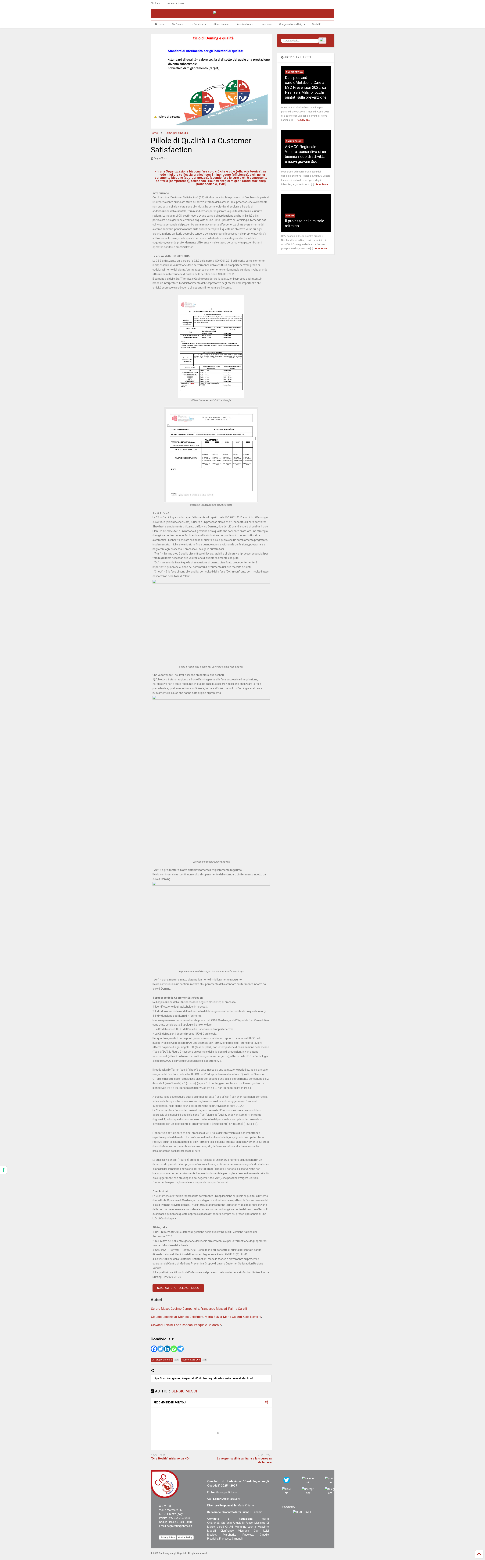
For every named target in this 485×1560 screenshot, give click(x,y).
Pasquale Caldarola (207, 1325)
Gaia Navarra (252, 1317)
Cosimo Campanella (185, 1308)
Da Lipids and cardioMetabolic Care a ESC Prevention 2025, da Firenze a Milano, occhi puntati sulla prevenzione (305, 87)
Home (161, 24)
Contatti (316, 24)
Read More (303, 120)
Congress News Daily (291, 24)
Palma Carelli (237, 1308)
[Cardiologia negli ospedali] (242, 13)
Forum (290, 215)
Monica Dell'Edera (190, 1317)
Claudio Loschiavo (164, 1317)
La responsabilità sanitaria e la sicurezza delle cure (244, 1460)
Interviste (267, 24)
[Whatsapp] (174, 1349)
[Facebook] (154, 1349)
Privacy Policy (168, 1537)
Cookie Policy (185, 1537)
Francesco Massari (213, 1308)
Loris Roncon (183, 1325)
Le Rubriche (197, 24)
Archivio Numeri (245, 24)
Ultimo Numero (221, 24)
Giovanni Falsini (162, 1325)
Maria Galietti (232, 1317)
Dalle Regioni (294, 141)
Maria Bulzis (213, 1317)
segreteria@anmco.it (179, 1525)
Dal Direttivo (294, 72)
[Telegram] (180, 1349)
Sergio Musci (160, 1308)
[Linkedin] (167, 1349)
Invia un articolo (175, 3)
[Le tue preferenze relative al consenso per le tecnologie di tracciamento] (3, 1170)
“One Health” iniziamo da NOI (170, 1458)
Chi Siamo (156, 3)
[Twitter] (160, 1349)
